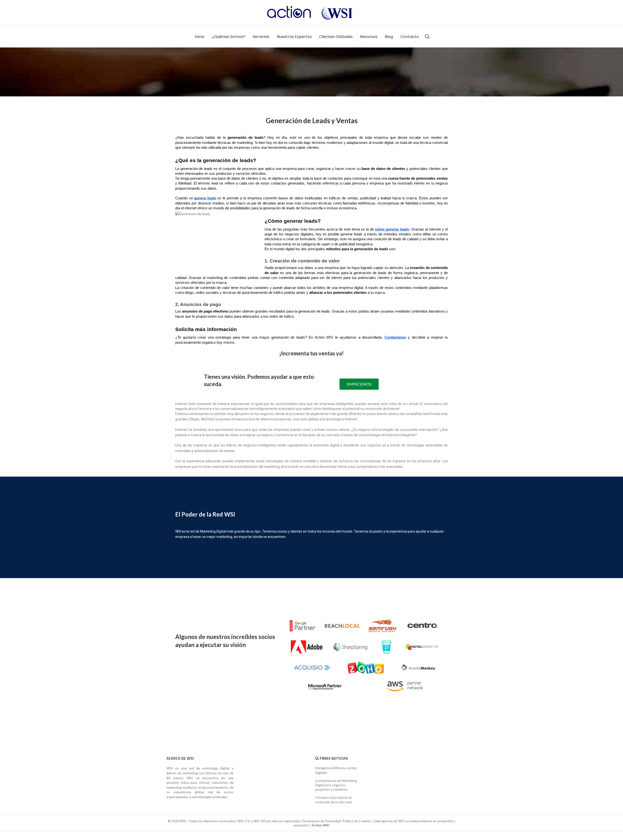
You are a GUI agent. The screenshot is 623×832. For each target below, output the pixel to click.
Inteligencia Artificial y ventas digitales (336, 770)
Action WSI (321, 825)
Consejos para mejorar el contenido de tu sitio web (333, 799)
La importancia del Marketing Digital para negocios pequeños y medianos (336, 785)
